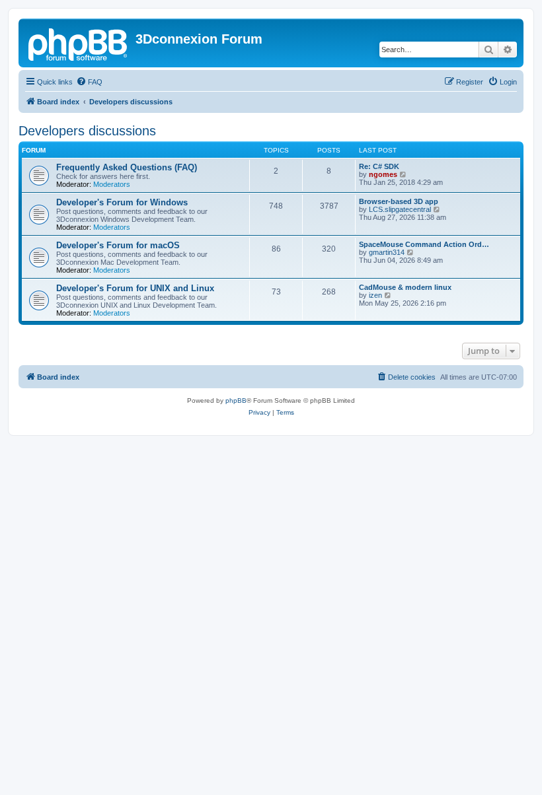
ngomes (383, 174)
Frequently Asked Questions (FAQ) (126, 167)
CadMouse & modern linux (405, 287)
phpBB (236, 400)
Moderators (111, 184)
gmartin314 (387, 252)
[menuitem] (89, 82)
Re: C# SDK (379, 166)
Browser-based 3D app (398, 201)
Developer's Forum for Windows (122, 202)
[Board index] (79, 43)
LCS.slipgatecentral (400, 209)
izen (375, 295)
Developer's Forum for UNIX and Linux (135, 288)
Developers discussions (87, 130)
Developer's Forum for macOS (118, 245)
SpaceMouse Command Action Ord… (424, 244)
